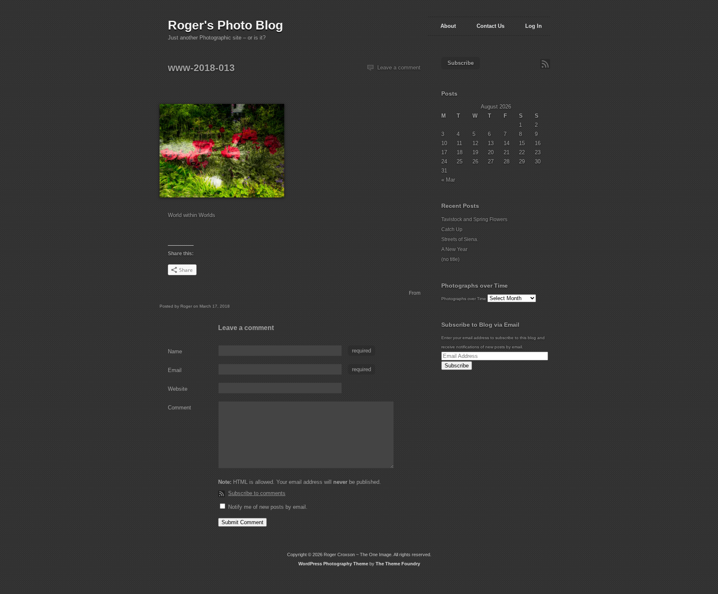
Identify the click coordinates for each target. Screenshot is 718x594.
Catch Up (451, 229)
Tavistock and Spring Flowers (474, 219)
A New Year (454, 249)
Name (175, 351)
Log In (533, 26)
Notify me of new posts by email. (267, 507)
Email (175, 370)
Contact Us (490, 26)
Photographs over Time (463, 298)
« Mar (448, 180)
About (448, 26)
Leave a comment (398, 67)
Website (177, 389)
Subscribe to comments (256, 493)
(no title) (450, 259)
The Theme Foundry (398, 563)
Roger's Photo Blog (225, 25)
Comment (179, 407)
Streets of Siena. (459, 239)
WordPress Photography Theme (333, 563)
